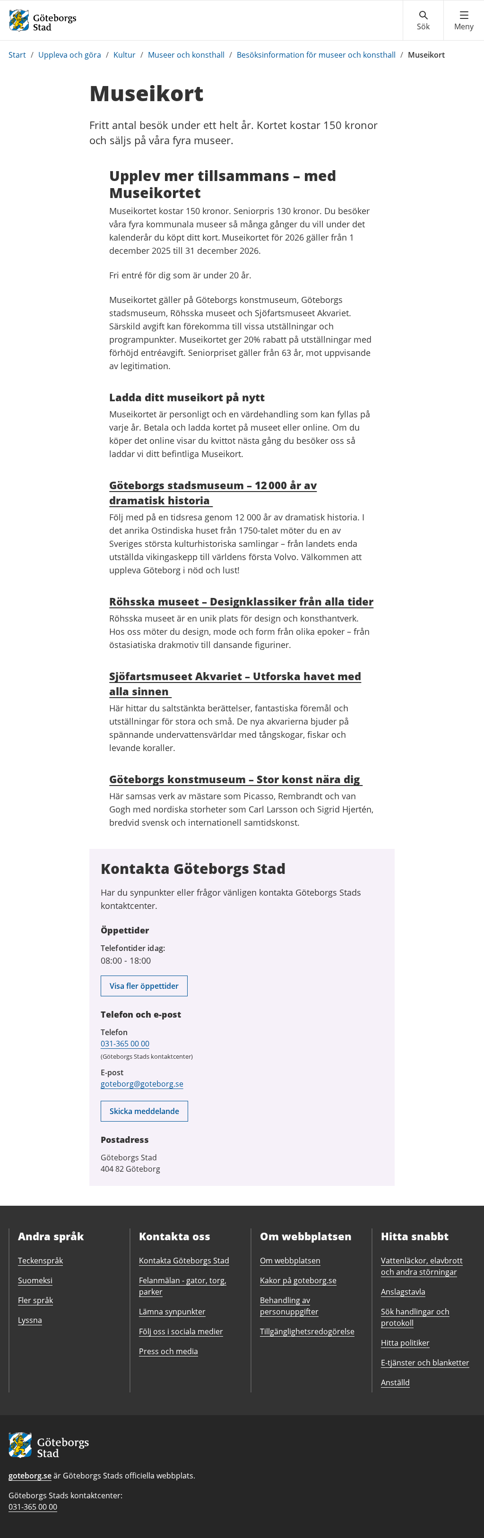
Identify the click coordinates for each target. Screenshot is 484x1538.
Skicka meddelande (144, 1111)
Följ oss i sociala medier (181, 1331)
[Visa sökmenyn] (423, 20)
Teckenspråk (40, 1260)
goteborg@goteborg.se (142, 1084)
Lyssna (30, 1320)
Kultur (124, 55)
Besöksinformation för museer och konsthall (316, 55)
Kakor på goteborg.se (298, 1280)
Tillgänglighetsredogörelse (307, 1331)
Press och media (168, 1351)
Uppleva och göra (69, 55)
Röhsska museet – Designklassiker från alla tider (241, 601)
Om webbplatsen (290, 1260)
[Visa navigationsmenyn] (464, 20)
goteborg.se (30, 1475)
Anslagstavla (403, 1292)
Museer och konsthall (186, 55)
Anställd (395, 1382)
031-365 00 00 (125, 1043)
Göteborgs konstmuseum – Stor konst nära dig (236, 779)
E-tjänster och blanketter (425, 1362)
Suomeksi (35, 1280)
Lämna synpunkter (172, 1311)
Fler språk (35, 1300)
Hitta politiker (405, 1343)
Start (17, 55)
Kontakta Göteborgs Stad (184, 1260)
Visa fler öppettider (144, 986)
